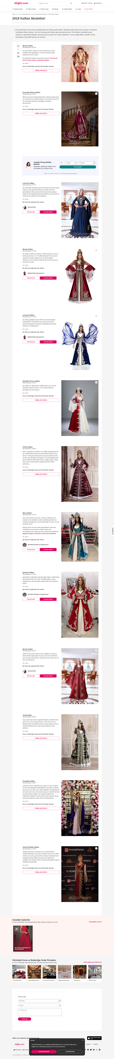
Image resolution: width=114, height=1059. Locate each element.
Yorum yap (24, 1019)
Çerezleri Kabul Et (44, 1051)
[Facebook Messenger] (18, 53)
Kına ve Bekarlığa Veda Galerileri (39, 14)
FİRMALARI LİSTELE (41, 70)
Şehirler (88, 1044)
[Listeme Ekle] (96, 47)
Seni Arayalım (78, 167)
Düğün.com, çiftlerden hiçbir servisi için (60, 173)
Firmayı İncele (31, 212)
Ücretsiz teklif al (48, 212)
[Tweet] (18, 50)
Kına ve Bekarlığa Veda (24, 14)
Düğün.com (15, 14)
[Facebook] (18, 46)
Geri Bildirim (112, 531)
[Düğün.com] (21, 3)
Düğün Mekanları (18, 9)
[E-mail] (18, 57)
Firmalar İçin (99, 3)
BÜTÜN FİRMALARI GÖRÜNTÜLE (92, 962)
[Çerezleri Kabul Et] (83, 1040)
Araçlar (79, 9)
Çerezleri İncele (70, 1051)
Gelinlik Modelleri (68, 9)
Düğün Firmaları (32, 9)
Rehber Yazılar (45, 9)
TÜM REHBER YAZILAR (95, 922)
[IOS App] (94, 1038)
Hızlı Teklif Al (89, 9)
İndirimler (56, 9)
